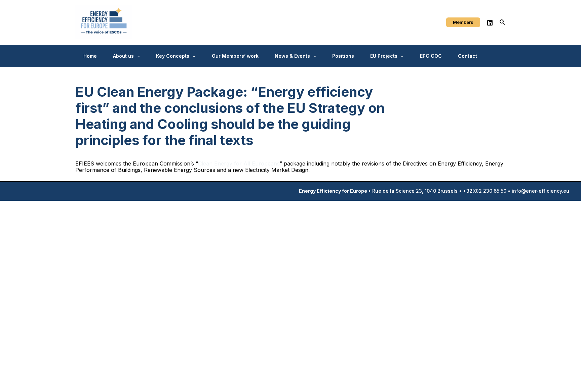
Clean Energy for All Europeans (239, 163)
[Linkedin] (490, 23)
